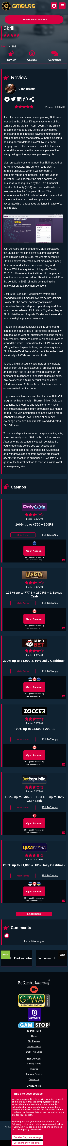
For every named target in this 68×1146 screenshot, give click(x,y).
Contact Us (34, 1079)
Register (34, 1069)
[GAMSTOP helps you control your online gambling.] (34, 1025)
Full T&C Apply (50, 534)
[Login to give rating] (12, 35)
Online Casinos (34, 1046)
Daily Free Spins (34, 1052)
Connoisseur (26, 88)
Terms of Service (34, 1074)
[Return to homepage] (18, 6)
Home (4, 46)
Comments (54, 59)
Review (11, 59)
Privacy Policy (34, 1063)
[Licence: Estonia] (30, 679)
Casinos (32, 59)
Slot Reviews (34, 1041)
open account (34, 551)
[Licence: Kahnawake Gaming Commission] (34, 679)
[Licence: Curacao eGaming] (34, 543)
